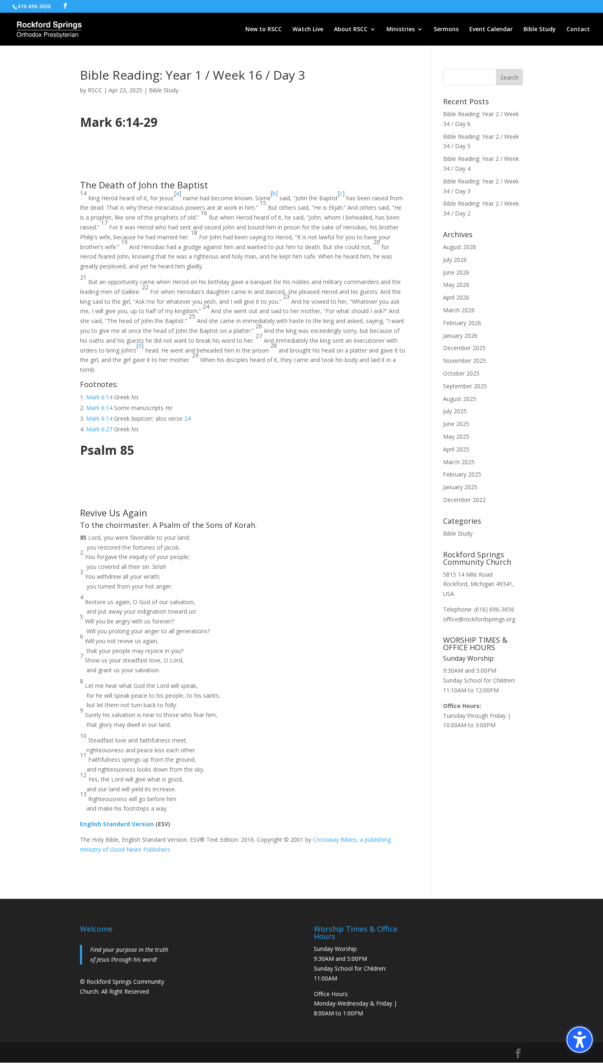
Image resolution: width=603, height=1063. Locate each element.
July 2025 (455, 411)
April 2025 (456, 449)
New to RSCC (263, 29)
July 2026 (455, 259)
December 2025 (464, 348)
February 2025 (462, 474)
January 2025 (460, 487)
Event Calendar (491, 29)
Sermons (446, 29)
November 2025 (464, 360)
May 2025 (456, 436)
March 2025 (459, 462)
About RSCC (351, 29)
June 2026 (456, 272)
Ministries (400, 29)
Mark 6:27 (99, 429)
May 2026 (456, 285)
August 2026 (459, 247)
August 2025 (459, 399)
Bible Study (539, 29)
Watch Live (307, 29)
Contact (578, 29)
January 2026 (460, 335)
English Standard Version (117, 824)
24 (187, 418)
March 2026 (459, 310)
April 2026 (456, 297)
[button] (579, 1039)
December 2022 (464, 500)
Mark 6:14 (99, 397)
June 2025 (456, 424)
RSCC (95, 90)
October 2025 (461, 373)
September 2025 (465, 386)
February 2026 (462, 323)
